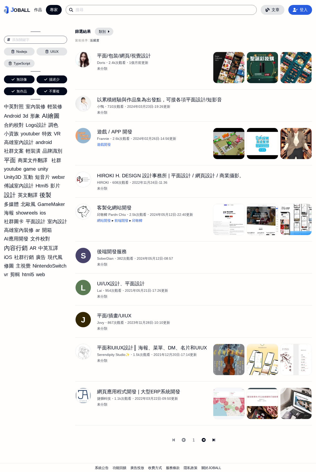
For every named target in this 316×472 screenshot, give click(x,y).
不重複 (54, 91)
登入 (304, 10)
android (44, 142)
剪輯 (15, 274)
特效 (47, 133)
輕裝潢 (33, 151)
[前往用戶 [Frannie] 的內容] (83, 136)
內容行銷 (16, 248)
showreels (27, 213)
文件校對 (40, 238)
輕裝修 (54, 106)
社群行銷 (24, 257)
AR (33, 248)
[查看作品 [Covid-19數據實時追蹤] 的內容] (229, 403)
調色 (53, 125)
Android (12, 116)
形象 (35, 116)
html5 (28, 274)
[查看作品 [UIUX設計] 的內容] (262, 359)
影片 (55, 185)
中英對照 (14, 106)
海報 (9, 213)
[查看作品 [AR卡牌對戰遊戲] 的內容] (229, 143)
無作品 (22, 91)
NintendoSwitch (49, 266)
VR (57, 133)
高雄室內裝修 (19, 230)
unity (43, 169)
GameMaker (51, 204)
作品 (38, 10)
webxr (58, 177)
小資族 (11, 133)
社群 (56, 160)
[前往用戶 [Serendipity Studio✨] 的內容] (83, 352)
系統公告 (102, 468)
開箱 (47, 230)
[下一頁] (204, 440)
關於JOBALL (211, 468)
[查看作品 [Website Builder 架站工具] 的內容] (262, 219)
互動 (28, 177)
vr (6, 274)
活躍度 (94, 40)
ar (38, 230)
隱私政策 (191, 468)
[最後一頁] (214, 440)
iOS (8, 257)
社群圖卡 (14, 221)
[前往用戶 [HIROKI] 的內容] (83, 179)
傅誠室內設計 (19, 185)
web (40, 274)
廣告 (41, 257)
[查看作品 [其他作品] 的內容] (296, 359)
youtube (12, 169)
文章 (275, 10)
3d (25, 116)
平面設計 (35, 221)
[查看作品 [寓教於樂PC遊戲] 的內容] (262, 143)
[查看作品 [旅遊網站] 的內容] (296, 403)
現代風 (55, 257)
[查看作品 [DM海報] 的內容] (229, 67)
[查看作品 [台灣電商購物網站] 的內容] (262, 403)
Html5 (42, 185)
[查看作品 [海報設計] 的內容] (229, 359)
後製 (45, 195)
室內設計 (57, 221)
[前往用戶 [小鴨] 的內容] (83, 103)
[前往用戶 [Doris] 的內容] (83, 60)
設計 (10, 195)
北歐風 (28, 204)
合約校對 (14, 125)
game (29, 169)
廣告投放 (137, 468)
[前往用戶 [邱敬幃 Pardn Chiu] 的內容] (83, 211)
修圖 (9, 266)
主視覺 (23, 266)
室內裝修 (35, 106)
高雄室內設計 (19, 142)
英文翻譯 (28, 195)
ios (43, 213)
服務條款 (173, 468)
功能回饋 (119, 468)
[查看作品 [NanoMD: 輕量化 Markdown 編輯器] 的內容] (229, 219)
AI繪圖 (50, 115)
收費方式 (155, 468)
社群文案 (14, 151)
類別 (102, 32)
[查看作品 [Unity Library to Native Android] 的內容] (296, 143)
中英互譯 (48, 248)
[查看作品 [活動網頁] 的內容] (262, 67)
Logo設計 (36, 125)
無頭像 (22, 79)
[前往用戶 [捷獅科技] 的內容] (83, 395)
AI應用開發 (16, 238)
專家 (54, 10)
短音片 (42, 177)
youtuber (30, 133)
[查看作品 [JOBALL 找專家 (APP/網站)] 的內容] (296, 219)
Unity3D (12, 177)
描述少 (54, 79)
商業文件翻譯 (32, 160)
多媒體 (11, 204)
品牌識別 (52, 151)
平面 (10, 160)
